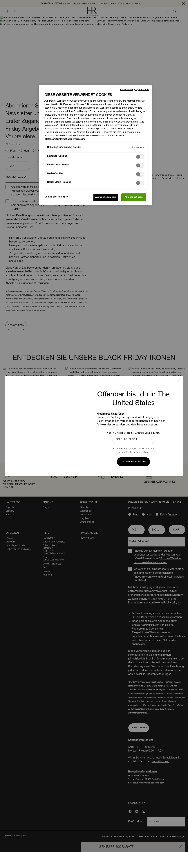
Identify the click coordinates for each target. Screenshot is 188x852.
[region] (95, 145)
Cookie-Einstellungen (56, 197)
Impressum (79, 139)
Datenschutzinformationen (59, 139)
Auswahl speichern (106, 197)
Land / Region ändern (134, 462)
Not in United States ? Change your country (133, 433)
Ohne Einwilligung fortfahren (134, 90)
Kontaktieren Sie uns (123, 449)
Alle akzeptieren (134, 197)
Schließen (178, 380)
